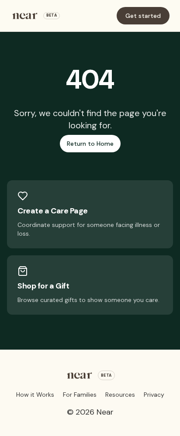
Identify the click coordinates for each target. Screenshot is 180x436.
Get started (143, 16)
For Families (80, 394)
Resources (120, 394)
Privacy (154, 394)
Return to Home (90, 144)
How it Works (35, 394)
